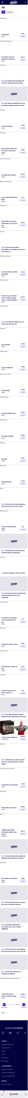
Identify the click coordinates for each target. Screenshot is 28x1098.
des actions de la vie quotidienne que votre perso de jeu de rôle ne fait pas (13, 950)
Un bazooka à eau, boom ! (9, 808)
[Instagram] (2, 1033)
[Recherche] (25, 2)
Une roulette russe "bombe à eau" (9, 879)
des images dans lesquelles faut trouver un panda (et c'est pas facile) (12, 82)
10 (19, 1005)
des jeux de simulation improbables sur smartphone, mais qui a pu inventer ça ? (13, 249)
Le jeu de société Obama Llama (8, 528)
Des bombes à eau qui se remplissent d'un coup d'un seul (9, 223)
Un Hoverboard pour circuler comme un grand (8, 995)
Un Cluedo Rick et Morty (8, 175)
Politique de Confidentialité (7, 1072)
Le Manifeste (4, 1058)
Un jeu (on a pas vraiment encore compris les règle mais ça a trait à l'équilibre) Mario (9, 299)
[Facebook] (10, 1033)
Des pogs (4, 459)
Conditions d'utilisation (7, 1069)
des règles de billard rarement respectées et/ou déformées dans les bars (13, 715)
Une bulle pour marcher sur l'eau (9, 668)
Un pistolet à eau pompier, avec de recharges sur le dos (9, 620)
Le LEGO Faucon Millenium (9, 737)
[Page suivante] (24, 1004)
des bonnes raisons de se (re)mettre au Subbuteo (11, 973)
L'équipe (3, 1051)
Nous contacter (5, 1061)
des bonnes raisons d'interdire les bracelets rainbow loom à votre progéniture (13, 595)
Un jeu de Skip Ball (7, 367)
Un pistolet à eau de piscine (9, 785)
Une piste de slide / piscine (9, 644)
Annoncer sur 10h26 (6, 1084)
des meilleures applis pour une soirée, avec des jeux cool (12, 323)
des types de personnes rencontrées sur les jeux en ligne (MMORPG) (11, 927)
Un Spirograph (5, 390)
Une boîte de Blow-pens (8, 413)
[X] (18, 1033)
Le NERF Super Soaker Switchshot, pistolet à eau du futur (9, 832)
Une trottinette (5, 345)
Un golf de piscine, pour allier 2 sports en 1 (8, 691)
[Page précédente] (4, 1004)
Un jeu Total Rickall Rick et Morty (9, 198)
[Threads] (25, 1033)
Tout (3, 12)
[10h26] (14, 2)
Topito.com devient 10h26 (7, 1044)
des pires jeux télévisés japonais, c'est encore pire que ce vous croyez (13, 505)
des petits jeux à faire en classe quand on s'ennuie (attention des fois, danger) (12, 762)
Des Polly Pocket (6, 482)
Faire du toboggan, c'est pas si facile (14, 573)
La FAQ (3, 1054)
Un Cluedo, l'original (7, 436)
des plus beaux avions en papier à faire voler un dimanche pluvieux (13, 903)
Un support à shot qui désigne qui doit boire (7, 58)
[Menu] (2, 2)
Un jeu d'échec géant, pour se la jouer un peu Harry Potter (9, 150)
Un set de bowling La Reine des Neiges (9, 273)
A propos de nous (5, 1048)
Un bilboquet (5, 35)
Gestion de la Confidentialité (8, 1076)
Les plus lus (10, 12)
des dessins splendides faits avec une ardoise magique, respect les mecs (13, 104)
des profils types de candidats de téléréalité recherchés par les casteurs (13, 857)
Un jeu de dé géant (6, 126)
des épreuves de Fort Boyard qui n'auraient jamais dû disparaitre (13, 551)
